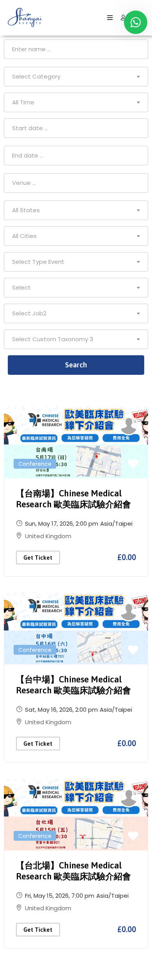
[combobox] (76, 76)
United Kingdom (48, 536)
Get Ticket (37, 557)
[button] (133, 464)
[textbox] (76, 76)
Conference (34, 464)
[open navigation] (110, 18)
